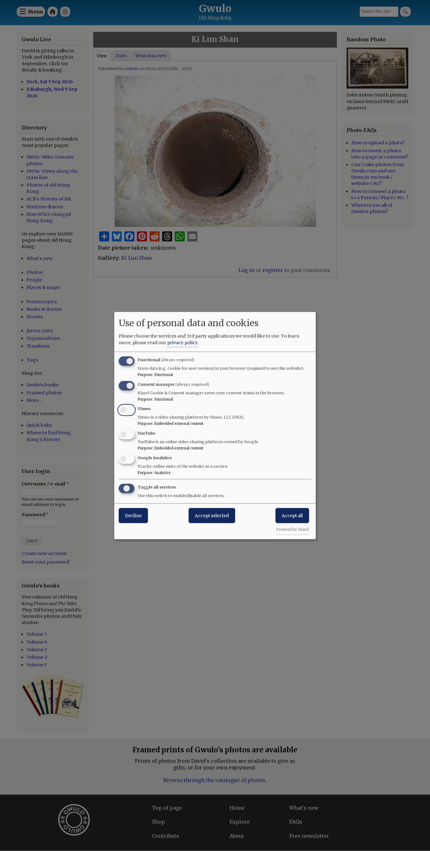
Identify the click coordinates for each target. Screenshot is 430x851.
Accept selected (212, 515)
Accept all (292, 515)
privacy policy (182, 342)
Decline (133, 515)
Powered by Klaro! (292, 529)
